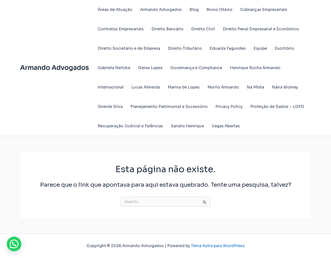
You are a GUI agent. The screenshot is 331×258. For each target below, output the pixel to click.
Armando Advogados (54, 68)
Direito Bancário (167, 29)
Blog (194, 9)
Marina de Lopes (184, 87)
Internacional (111, 87)
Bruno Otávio (219, 9)
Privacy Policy (229, 106)
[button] (14, 244)
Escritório (284, 48)
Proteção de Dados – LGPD (277, 106)
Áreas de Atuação (115, 9)
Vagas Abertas (226, 126)
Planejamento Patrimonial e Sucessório (169, 106)
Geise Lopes (150, 67)
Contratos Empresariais (121, 29)
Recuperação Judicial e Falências (130, 126)
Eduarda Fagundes (228, 48)
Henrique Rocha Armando (255, 67)
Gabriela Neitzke (114, 67)
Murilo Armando (223, 87)
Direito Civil (203, 29)
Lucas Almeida (145, 87)
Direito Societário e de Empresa (129, 48)
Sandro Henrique (187, 126)
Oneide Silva (110, 106)
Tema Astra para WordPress (218, 245)
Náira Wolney (285, 87)
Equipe (260, 48)
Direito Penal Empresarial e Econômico (261, 29)
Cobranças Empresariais (263, 9)
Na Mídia (255, 87)
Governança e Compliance (196, 67)
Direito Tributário (185, 48)
